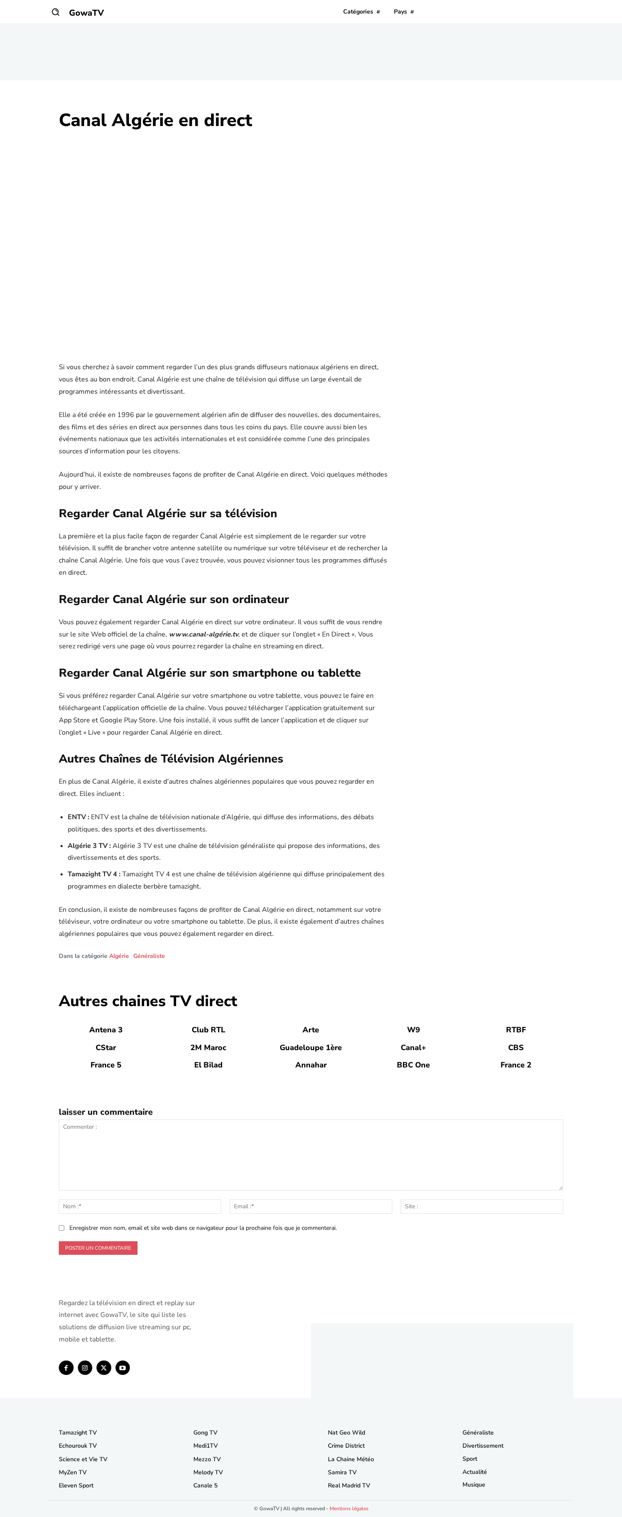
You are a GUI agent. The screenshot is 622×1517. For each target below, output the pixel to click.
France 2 (516, 1065)
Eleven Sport (76, 1485)
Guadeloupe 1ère (311, 1047)
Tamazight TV (78, 1433)
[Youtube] (123, 1368)
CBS (516, 1047)
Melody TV (208, 1472)
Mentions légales (349, 1508)
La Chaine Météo (351, 1459)
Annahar (311, 1065)
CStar (106, 1047)
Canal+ (413, 1047)
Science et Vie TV (83, 1459)
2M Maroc (208, 1047)
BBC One (413, 1065)
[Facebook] (66, 1368)
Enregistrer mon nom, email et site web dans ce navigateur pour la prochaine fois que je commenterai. (203, 1228)
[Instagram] (85, 1368)
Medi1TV (205, 1446)
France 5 (106, 1065)
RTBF (516, 1030)
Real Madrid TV (349, 1485)
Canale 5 (205, 1485)
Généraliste (149, 956)
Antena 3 (106, 1030)
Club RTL (208, 1030)
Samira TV (342, 1472)
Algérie (119, 956)
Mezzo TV (207, 1459)
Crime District (346, 1446)
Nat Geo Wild (346, 1433)
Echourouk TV (78, 1446)
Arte (311, 1030)
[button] (55, 11)
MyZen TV (73, 1472)
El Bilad (208, 1065)
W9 (413, 1030)
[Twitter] (103, 1368)
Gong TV (205, 1433)
